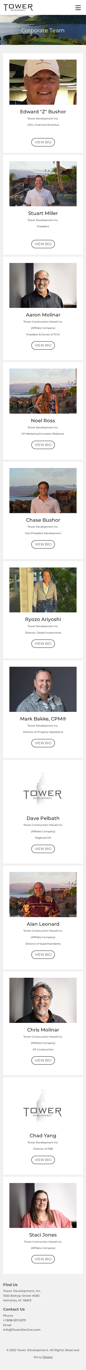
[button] (69, 8)
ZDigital (47, 1357)
